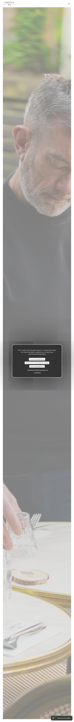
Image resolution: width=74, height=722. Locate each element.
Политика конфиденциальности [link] (37, 370)
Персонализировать (37, 366)
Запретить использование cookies (37, 363)
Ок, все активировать (37, 359)
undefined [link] (37, 372)
